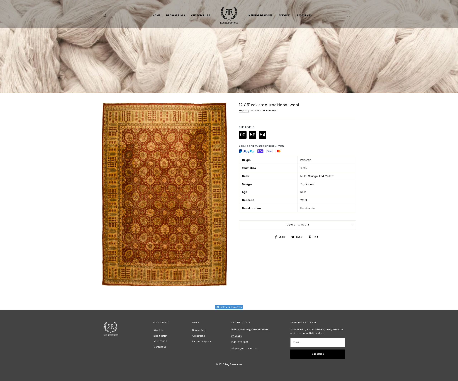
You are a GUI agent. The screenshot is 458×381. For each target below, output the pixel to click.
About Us (159, 330)
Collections (198, 335)
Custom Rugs (200, 15)
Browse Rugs (175, 15)
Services (285, 15)
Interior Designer (260, 15)
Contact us (160, 347)
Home (156, 15)
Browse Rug (199, 330)
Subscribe (318, 354)
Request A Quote (297, 225)
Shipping (244, 110)
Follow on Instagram (231, 307)
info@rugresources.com (244, 348)
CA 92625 (236, 335)
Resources (304, 15)
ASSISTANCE (160, 341)
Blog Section (160, 335)
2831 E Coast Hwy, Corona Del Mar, (250, 329)
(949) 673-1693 (240, 342)
